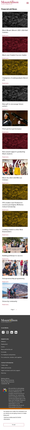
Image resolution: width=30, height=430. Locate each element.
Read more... (5, 35)
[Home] (10, 3)
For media (3, 352)
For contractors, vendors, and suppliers (11, 357)
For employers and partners (8, 354)
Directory (3, 373)
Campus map (4, 365)
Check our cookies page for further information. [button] (12, 418)
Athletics (3, 341)
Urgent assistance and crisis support (10, 370)
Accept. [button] (14, 424)
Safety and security (6, 368)
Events (3, 347)
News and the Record (6, 349)
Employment (4, 344)
